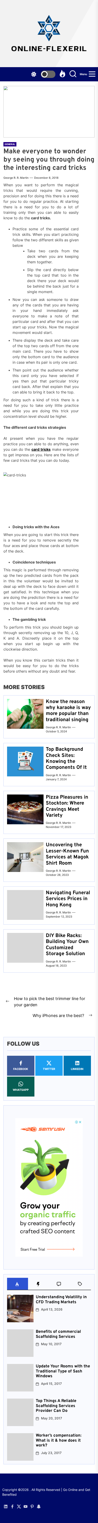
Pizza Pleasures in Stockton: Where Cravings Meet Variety (67, 806)
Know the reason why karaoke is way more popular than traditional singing (68, 711)
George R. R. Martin (15, 177)
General (10, 144)
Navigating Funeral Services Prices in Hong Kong (68, 899)
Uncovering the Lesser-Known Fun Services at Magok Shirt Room (67, 854)
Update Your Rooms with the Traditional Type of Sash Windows (63, 1371)
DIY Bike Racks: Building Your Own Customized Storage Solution (67, 945)
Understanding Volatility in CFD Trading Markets (61, 1300)
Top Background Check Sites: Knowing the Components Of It (66, 758)
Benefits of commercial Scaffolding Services (58, 1334)
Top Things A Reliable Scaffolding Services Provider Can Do (56, 1405)
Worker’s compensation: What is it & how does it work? (58, 1440)
